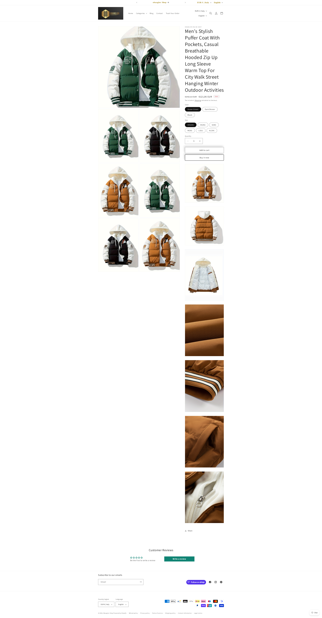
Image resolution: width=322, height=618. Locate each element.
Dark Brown (210, 109)
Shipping (198, 100)
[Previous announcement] (136, 2)
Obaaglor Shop (108, 613)
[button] (141, 13)
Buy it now (204, 157)
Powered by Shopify (119, 613)
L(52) (201, 130)
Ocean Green (193, 109)
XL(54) (211, 130)
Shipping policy (170, 613)
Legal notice (198, 613)
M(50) (190, 130)
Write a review (179, 559)
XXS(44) (191, 125)
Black (190, 115)
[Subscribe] (140, 582)
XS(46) (203, 125)
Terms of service (157, 613)
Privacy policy (145, 613)
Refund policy (133, 613)
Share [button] (190, 531)
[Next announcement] (185, 2)
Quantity (188, 136)
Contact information (185, 613)
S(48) (214, 125)
